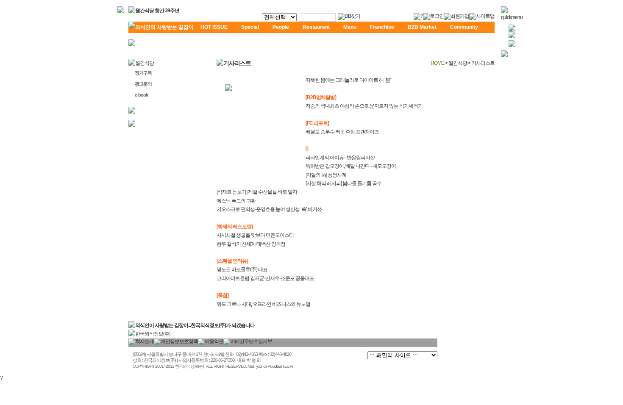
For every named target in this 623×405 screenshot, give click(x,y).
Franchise (382, 27)
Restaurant (316, 27)
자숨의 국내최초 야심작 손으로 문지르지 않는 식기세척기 (364, 106)
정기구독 (143, 72)
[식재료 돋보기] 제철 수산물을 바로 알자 (257, 192)
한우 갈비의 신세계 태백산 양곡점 (251, 244)
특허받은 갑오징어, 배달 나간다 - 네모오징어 (351, 166)
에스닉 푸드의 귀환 (236, 201)
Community (464, 27)
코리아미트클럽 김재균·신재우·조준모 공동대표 (265, 278)
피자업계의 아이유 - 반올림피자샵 (340, 158)
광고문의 (143, 83)
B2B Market (422, 27)
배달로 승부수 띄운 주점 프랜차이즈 (342, 132)
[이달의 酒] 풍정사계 (326, 175)
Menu (349, 27)
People (281, 27)
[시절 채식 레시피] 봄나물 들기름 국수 (343, 183)
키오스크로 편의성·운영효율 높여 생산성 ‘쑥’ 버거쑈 (269, 209)
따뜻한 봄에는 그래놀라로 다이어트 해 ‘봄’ (348, 80)
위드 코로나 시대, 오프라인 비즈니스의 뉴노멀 (263, 304)
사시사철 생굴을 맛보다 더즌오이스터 (255, 235)
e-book (141, 94)
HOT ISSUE (214, 27)
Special (250, 27)
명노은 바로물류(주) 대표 (242, 269)
